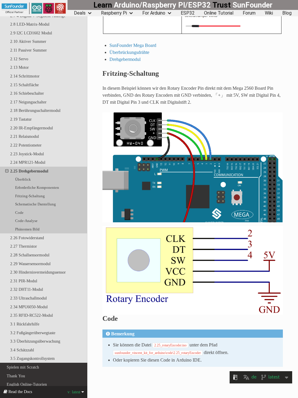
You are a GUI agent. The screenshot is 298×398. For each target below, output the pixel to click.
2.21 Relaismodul (24, 136)
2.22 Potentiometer (26, 145)
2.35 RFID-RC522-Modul (31, 315)
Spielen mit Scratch (23, 367)
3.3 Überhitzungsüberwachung (35, 341)
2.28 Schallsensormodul (29, 255)
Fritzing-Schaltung (30, 196)
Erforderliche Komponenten (37, 187)
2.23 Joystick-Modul (27, 154)
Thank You (16, 376)
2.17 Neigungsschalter (28, 102)
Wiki (269, 13)
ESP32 (188, 13)
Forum (249, 13)
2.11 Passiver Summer (28, 50)
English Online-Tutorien (27, 384)
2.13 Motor (19, 67)
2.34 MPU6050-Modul (29, 307)
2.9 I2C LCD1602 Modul (31, 33)
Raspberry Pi (114, 13)
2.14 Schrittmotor (25, 76)
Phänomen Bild (27, 229)
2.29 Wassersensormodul (30, 264)
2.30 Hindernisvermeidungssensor (38, 272)
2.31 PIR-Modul (23, 281)
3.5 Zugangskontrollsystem (32, 358)
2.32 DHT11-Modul (26, 289)
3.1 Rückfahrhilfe (24, 324)
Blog (287, 13)
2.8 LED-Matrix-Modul (29, 24)
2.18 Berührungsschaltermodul (35, 110)
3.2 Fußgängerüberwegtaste (32, 333)
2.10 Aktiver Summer (28, 41)
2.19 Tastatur (21, 119)
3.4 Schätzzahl (22, 350)
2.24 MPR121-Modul (27, 162)
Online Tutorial (218, 13)
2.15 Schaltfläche (24, 85)
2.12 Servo (19, 59)
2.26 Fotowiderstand (27, 238)
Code (19, 212)
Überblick (23, 179)
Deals (80, 13)
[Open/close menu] (6, 171)
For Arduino (153, 13)
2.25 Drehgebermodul (29, 171)
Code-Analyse (26, 221)
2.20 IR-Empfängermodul (31, 128)
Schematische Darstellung (35, 204)
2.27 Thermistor (23, 246)
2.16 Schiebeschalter (27, 93)
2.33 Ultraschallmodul (28, 298)
